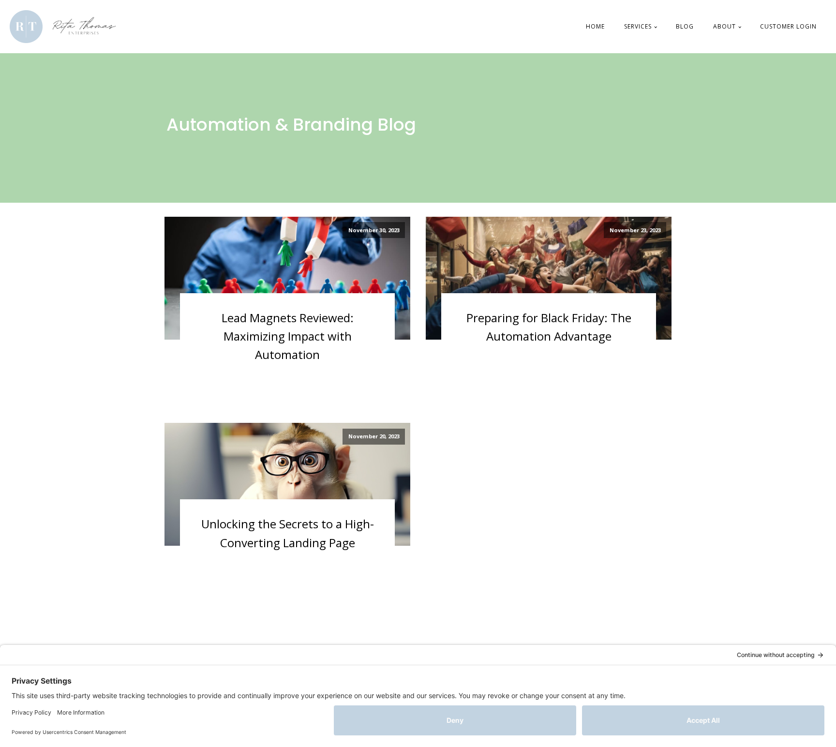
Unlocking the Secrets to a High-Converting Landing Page (287, 533)
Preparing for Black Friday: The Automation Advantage (548, 327)
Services (638, 26)
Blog (685, 26)
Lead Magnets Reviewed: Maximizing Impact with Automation (288, 336)
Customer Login (788, 26)
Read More (211, 370)
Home (595, 26)
